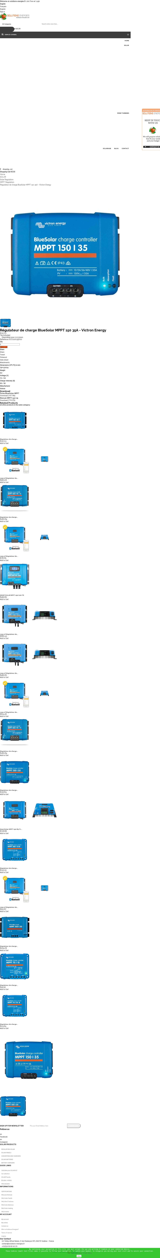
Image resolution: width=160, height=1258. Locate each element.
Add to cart (3, 347)
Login (38, 1)
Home (127, 40)
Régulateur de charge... (9, 439)
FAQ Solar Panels (6, 1198)
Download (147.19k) (7, 395)
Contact (125, 148)
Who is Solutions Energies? (10, 1229)
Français (3, 6)
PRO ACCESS (5, 1184)
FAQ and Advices (6, 1195)
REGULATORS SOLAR (8, 1149)
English (2, 9)
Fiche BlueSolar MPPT (9, 393)
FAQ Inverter (5, 1212)
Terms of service (6, 1233)
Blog (116, 148)
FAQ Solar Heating (7, 1208)
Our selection (5, 1174)
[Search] (7, 29)
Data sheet (4, 360)
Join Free (30, 1)
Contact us (4, 1226)
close (79, 1256)
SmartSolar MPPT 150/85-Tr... (11, 829)
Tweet (2, 354)
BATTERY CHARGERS (8, 1163)
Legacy (3, 1236)
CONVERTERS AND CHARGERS (11, 1156)
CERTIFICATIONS (6, 1191)
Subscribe (73, 1126)
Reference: (4, 339)
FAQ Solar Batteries (7, 1205)
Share (2, 352)
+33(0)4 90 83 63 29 (9, 1246)
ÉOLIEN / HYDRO (6, 1180)
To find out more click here (80, 1253)
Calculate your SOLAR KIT (9, 1170)
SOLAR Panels (5, 1177)
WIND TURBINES (123, 113)
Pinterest (3, 357)
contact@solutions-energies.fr (13, 1243)
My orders (4, 1223)
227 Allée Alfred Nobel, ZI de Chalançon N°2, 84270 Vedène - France (28, 1241)
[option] (16, 322)
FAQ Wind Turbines (7, 1202)
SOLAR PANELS (6, 1153)
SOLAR (126, 45)
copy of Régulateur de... (9, 478)
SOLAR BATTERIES (7, 1159)
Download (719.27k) (7, 400)
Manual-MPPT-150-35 (9, 398)
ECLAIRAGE (107, 148)
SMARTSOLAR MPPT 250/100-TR (12, 595)
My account (5, 1219)
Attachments (5, 362)
